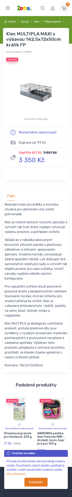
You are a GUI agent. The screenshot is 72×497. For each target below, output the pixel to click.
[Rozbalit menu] (7, 8)
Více (36, 21)
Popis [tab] (11, 196)
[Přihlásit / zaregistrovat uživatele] (52, 8)
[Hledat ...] (42, 8)
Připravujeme (52, 21)
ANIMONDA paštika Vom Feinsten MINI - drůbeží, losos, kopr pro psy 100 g (51, 438)
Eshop (25, 21)
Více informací (16, 474)
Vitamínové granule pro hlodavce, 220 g (18, 435)
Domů (12, 21)
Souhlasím (36, 482)
